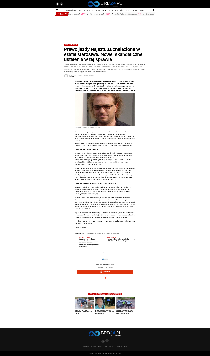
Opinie (98, 10)
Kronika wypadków (138, 10)
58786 (92, 14)
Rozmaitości (119, 10)
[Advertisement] (105, 29)
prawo (108, 233)
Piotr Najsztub (100, 233)
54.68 (124, 14)
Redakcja (86, 346)
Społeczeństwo (71, 10)
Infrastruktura (89, 10)
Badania (104, 10)
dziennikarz (90, 233)
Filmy (80, 10)
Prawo (111, 10)
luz (73, 76)
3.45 (154, 14)
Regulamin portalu (96, 346)
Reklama (117, 346)
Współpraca (109, 346)
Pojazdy (127, 10)
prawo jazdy (115, 233)
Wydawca (124, 346)
